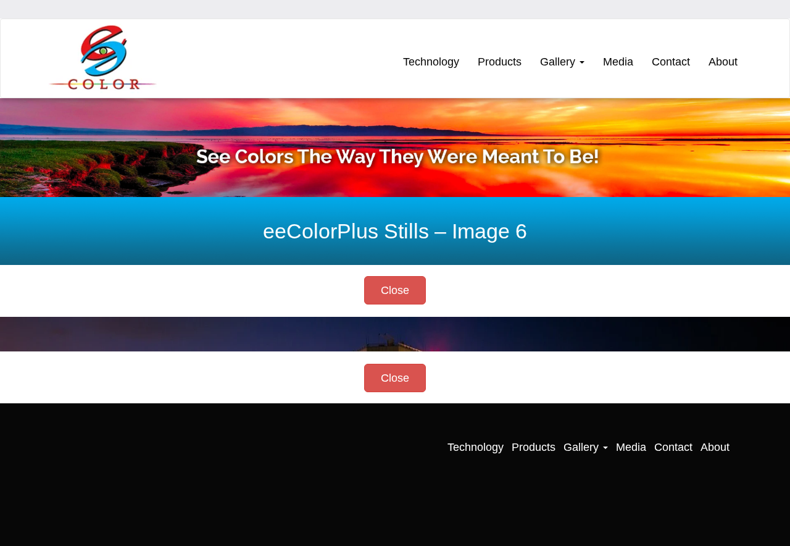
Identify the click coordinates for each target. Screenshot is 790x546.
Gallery (559, 62)
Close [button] (395, 290)
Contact (671, 62)
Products (500, 62)
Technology (431, 62)
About (723, 62)
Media (618, 62)
